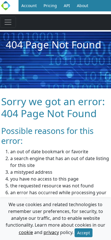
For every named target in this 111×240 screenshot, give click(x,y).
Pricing (50, 5)
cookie (26, 232)
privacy (51, 232)
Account (29, 5)
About (82, 5)
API (67, 5)
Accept (83, 232)
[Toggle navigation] (8, 22)
